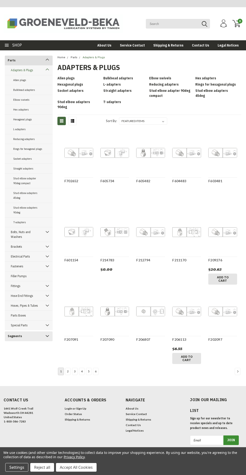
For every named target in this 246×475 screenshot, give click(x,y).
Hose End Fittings (22, 296)
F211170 (179, 260)
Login (68, 408)
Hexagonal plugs (22, 119)
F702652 (71, 181)
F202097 (215, 339)
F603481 (215, 181)
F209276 (215, 260)
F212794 (143, 260)
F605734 (107, 181)
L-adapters (19, 129)
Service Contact (132, 45)
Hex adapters (21, 109)
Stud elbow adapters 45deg (25, 195)
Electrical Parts (20, 256)
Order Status (73, 414)
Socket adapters (22, 158)
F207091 (71, 339)
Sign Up (81, 408)
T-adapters (19, 222)
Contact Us (200, 45)
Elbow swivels (21, 99)
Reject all (42, 467)
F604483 (179, 181)
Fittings (15, 286)
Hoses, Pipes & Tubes (24, 306)
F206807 (143, 339)
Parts (12, 60)
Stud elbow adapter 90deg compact (24, 180)
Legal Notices (228, 45)
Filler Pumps (19, 276)
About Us (104, 45)
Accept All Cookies (76, 467)
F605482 (143, 181)
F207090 (107, 339)
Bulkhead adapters (24, 90)
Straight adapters (23, 168)
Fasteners (17, 266)
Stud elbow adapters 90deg (25, 210)
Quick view (79, 153)
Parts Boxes (18, 315)
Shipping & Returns (168, 45)
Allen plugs (19, 80)
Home (61, 57)
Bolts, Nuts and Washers (21, 234)
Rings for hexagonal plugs (27, 149)
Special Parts (19, 325)
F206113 (179, 339)
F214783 (107, 260)
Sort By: (111, 121)
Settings (16, 467)
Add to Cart (223, 279)
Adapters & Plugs (22, 70)
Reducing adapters (24, 139)
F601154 (71, 260)
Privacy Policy (74, 457)
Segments (15, 336)
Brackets (16, 247)
